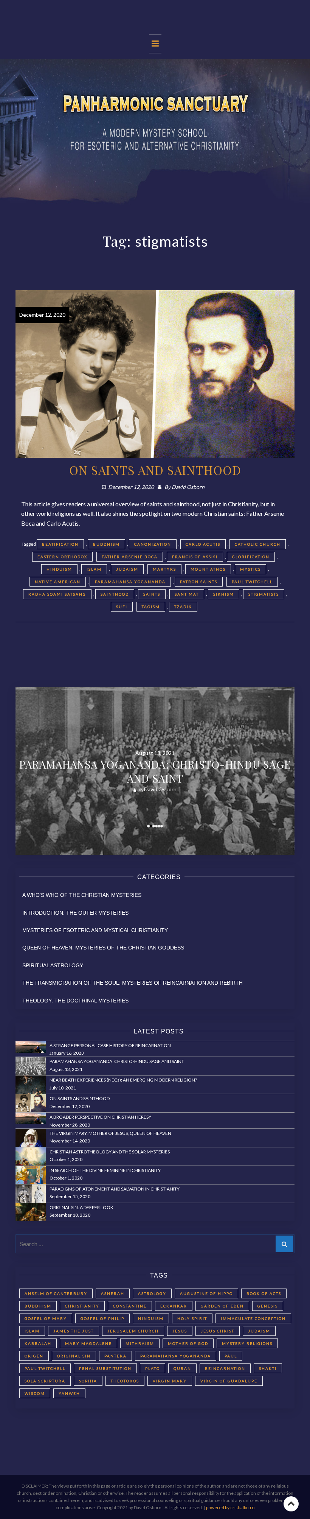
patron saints (198, 581)
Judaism (127, 569)
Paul (231, 1356)
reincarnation (225, 1368)
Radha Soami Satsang (57, 594)
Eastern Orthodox (62, 556)
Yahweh (69, 1393)
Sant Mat (187, 594)
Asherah (112, 1293)
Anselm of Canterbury (56, 1293)
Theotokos (125, 1381)
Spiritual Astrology (52, 965)
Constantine (130, 1306)
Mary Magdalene (88, 1343)
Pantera (115, 1356)
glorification (251, 556)
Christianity (82, 1306)
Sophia (88, 1381)
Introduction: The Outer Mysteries (75, 913)
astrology (152, 1293)
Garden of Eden (222, 1306)
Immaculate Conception (253, 1318)
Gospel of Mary (46, 1318)
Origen (34, 1356)
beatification (60, 544)
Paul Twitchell (252, 581)
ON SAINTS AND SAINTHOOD (155, 470)
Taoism (151, 606)
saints (151, 594)
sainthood (115, 594)
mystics (250, 569)
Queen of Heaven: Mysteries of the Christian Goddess (103, 948)
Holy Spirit (192, 1318)
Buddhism (106, 544)
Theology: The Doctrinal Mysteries (75, 1001)
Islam (94, 569)
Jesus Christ (217, 1331)
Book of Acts (263, 1293)
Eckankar (173, 1306)
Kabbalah (38, 1343)
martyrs (164, 569)
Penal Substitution (105, 1368)
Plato (152, 1368)
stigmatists (263, 594)
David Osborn (188, 487)
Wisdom (35, 1393)
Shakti (268, 1368)
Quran (182, 1368)
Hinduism (59, 569)
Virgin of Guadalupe (228, 1381)
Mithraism (140, 1343)
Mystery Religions (247, 1343)
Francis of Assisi (195, 556)
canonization (152, 544)
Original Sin (74, 1356)
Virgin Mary (170, 1381)
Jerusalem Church (133, 1331)
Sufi (121, 606)
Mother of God (188, 1343)
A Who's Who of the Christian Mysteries (81, 895)
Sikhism (223, 594)
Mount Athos (208, 569)
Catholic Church (258, 544)
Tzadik (183, 606)
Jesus (179, 1331)
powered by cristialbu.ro (230, 1507)
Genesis (267, 1306)
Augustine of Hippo (206, 1293)
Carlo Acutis (203, 544)
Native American (58, 581)
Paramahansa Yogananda (130, 581)
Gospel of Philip (102, 1318)
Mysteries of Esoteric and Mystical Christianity (95, 930)
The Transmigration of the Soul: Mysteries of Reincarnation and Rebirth (132, 983)
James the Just (73, 1331)
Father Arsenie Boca (130, 556)
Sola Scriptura (45, 1381)
